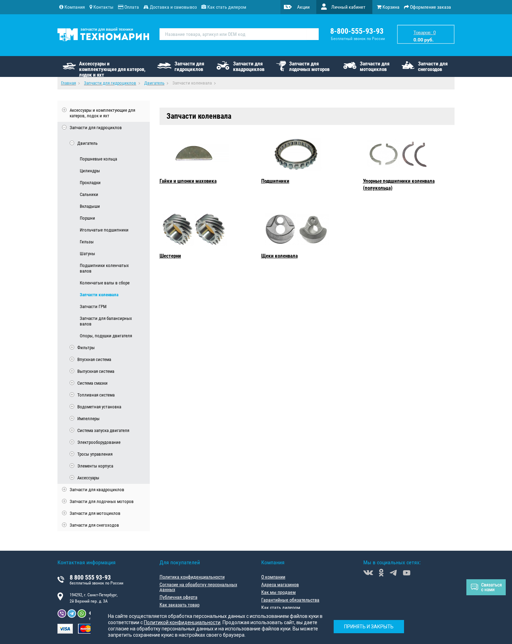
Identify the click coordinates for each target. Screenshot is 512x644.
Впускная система (94, 359)
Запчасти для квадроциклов (248, 66)
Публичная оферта (178, 597)
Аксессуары (88, 477)
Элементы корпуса (95, 466)
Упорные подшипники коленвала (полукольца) (399, 184)
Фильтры (86, 347)
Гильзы (87, 241)
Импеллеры (88, 418)
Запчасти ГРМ (93, 306)
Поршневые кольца (98, 159)
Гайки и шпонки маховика (188, 181)
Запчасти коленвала (99, 294)
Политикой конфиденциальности (182, 622)
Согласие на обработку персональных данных (198, 587)
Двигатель (87, 143)
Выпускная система (95, 371)
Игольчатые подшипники (104, 230)
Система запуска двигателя (103, 430)
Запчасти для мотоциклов (374, 66)
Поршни (87, 218)
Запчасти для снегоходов (433, 66)
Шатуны (87, 253)
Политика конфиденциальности (192, 576)
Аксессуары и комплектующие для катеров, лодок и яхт (112, 69)
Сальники (89, 194)
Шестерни (170, 256)
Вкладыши (90, 206)
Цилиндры (90, 170)
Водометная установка (99, 406)
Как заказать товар (180, 604)
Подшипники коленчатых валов (104, 268)
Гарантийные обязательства (290, 599)
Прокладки (90, 182)
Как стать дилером (280, 607)
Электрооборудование (99, 442)
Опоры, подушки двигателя (106, 335)
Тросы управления (95, 454)
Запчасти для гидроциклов (189, 66)
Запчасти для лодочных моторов (309, 66)
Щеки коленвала (279, 256)
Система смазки (92, 383)
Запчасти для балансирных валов (106, 321)
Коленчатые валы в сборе (105, 282)
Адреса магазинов (280, 584)
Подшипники (275, 181)
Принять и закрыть (369, 626)
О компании (273, 576)
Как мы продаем (278, 592)
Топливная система (96, 395)
